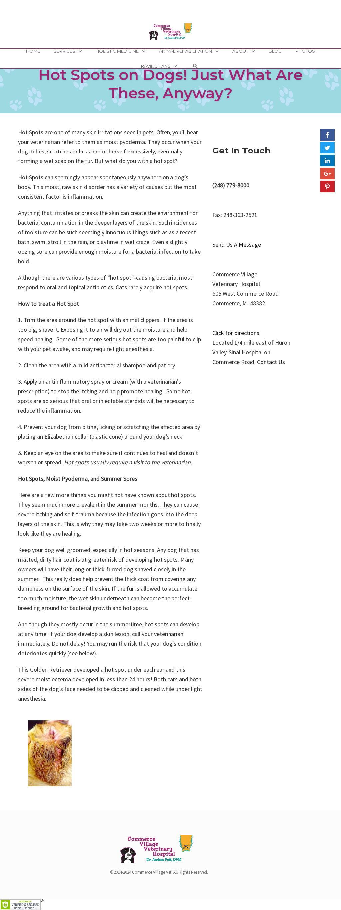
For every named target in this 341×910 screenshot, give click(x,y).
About (240, 51)
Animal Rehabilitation (185, 51)
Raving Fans (155, 66)
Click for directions (235, 333)
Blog (275, 51)
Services (64, 51)
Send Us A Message (236, 244)
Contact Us (271, 362)
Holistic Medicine (117, 51)
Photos (305, 51)
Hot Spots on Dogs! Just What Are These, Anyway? (170, 83)
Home (33, 51)
